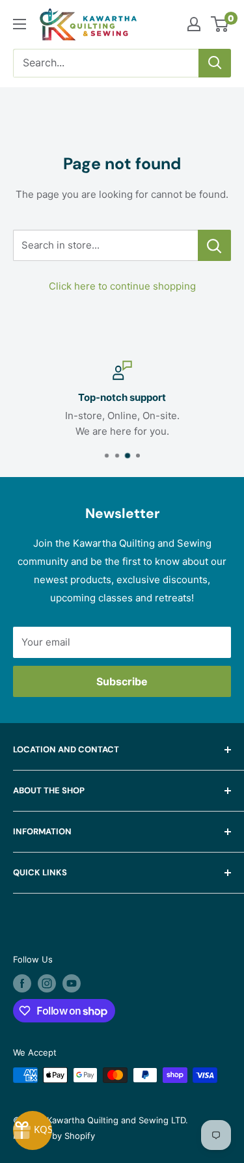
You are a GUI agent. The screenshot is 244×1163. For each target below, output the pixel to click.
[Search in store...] (214, 245)
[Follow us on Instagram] (47, 983)
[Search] (214, 63)
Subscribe (122, 681)
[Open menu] (19, 24)
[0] (220, 24)
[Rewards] (32, 1130)
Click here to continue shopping (122, 286)
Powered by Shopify (54, 1135)
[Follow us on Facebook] (22, 983)
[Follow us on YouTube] (71, 983)
